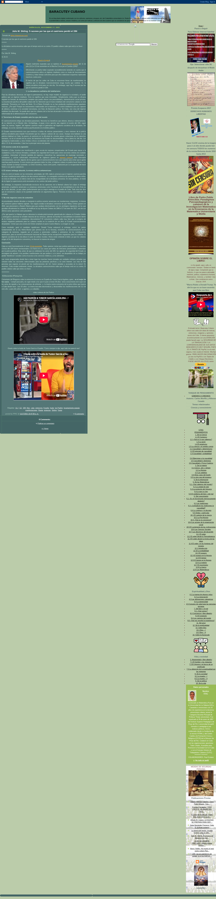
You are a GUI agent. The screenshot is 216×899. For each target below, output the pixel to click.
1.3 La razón (201, 442)
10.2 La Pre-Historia (201, 518)
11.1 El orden (201, 534)
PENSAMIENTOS (201, 432)
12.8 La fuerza (201, 567)
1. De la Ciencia (201, 435)
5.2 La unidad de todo (201, 487)
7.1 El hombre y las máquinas (201, 662)
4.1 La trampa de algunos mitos (201, 594)
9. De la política (201, 681)
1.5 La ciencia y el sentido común (201, 446)
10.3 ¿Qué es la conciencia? (201, 520)
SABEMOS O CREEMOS (201, 396)
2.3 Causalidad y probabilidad (201, 454)
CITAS (201, 430)
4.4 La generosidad (201, 602)
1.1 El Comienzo (201, 437)
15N (24, 408)
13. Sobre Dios (201, 628)
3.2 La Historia (201, 470)
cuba (32, 408)
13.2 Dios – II (201, 632)
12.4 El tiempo (201, 558)
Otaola (40, 410)
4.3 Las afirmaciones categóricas (201, 599)
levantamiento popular (72, 408)
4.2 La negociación (201, 597)
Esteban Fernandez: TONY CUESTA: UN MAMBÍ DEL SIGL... (202, 809)
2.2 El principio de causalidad (201, 451)
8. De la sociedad (201, 674)
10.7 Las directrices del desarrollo (201, 532)
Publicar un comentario (46, 423)
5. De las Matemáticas (201, 482)
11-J (16, 408)
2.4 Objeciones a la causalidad (201, 458)
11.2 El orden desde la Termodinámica (201, 536)
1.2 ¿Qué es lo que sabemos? (201, 439)
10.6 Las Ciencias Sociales (201, 529)
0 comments (79, 414)
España (46, 408)
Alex (28, 408)
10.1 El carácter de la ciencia (201, 515)
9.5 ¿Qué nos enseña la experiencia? (201, 621)
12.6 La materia (201, 563)
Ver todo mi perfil (202, 760)
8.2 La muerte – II (201, 679)
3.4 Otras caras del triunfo (201, 475)
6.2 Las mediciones (201, 503)
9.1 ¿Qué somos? (201, 611)
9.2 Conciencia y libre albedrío (201, 613)
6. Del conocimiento (201, 496)
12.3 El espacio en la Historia (201, 555)
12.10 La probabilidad (201, 551)
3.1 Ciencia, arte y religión (201, 468)
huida (52, 408)
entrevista (38, 408)
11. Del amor (201, 623)
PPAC (206, 693)
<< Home (45, 429)
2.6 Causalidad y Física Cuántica (201, 463)
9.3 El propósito (201, 616)
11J (20, 408)
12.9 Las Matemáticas (201, 570)
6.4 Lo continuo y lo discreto (201, 510)
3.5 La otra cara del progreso (201, 477)
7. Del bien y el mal (201, 609)
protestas (47, 410)
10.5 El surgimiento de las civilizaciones (201, 527)
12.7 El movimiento (201, 565)
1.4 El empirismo (201, 444)
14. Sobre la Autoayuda (201, 635)
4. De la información (201, 480)
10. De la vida (201, 683)
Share (200, 26)
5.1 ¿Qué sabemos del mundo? (201, 484)
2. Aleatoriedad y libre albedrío (201, 660)
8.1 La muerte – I (201, 676)
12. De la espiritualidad (201, 625)
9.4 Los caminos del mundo (201, 618)
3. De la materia (201, 465)
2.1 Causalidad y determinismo (201, 449)
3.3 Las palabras (201, 473)
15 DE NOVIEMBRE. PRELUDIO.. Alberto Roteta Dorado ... (202, 843)
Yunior (60, 410)
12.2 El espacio (201, 553)
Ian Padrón (59, 408)
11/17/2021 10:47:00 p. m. (29, 414)
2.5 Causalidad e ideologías (201, 461)
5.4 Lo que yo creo (201, 491)
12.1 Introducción (201, 548)
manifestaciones (31, 410)
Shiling (54, 410)
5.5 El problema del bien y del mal (201, 494)
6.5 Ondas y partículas (201, 513)
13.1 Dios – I (201, 630)
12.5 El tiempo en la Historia (201, 560)
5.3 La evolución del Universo (201, 489)
